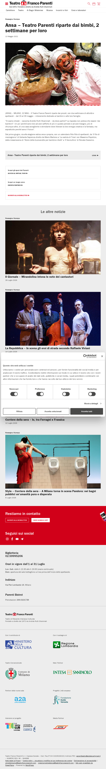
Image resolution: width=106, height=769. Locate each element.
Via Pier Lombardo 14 (14, 585)
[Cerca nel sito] (88, 3)
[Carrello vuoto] (99, 4)
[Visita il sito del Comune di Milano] (27, 677)
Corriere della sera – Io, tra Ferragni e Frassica (35, 419)
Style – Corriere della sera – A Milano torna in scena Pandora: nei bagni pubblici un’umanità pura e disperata (50, 492)
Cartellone (10, 10)
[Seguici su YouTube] (17, 539)
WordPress (29, 765)
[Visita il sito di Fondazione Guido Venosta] (75, 704)
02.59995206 (14, 556)
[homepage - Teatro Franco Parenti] (47, 3)
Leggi (94, 155)
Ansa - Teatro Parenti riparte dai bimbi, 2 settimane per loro (38, 155)
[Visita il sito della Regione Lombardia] (75, 649)
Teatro (21, 10)
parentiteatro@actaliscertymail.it (88, 756)
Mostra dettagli (91, 403)
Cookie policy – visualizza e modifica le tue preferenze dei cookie (47, 760)
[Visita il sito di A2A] (27, 704)
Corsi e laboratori (78, 10)
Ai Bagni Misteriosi (35, 10)
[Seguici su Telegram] (22, 539)
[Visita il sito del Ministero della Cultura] (27, 649)
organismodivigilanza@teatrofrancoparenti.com (56, 763)
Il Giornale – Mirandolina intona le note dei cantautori (39, 276)
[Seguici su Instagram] (7, 539)
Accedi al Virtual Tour (17, 173)
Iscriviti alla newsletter (17, 520)
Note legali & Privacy (13, 760)
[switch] (40, 394)
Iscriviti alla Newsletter (18, 195)
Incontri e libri (62, 10)
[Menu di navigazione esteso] (6, 4)
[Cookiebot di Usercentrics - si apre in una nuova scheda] (85, 356)
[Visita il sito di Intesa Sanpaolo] (75, 677)
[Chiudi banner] (102, 356)
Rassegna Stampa (12, 19)
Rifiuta (19, 411)
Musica (49, 10)
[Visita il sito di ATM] (75, 732)
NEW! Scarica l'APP (40, 520)
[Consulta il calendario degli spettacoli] (94, 4)
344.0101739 (23, 599)
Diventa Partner (14, 185)
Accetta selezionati (53, 411)
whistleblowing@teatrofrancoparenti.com (20, 763)
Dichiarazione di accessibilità (85, 760)
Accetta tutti (86, 411)
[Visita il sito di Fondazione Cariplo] (27, 732)
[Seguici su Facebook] (12, 539)
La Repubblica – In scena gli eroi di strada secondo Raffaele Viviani (47, 348)
